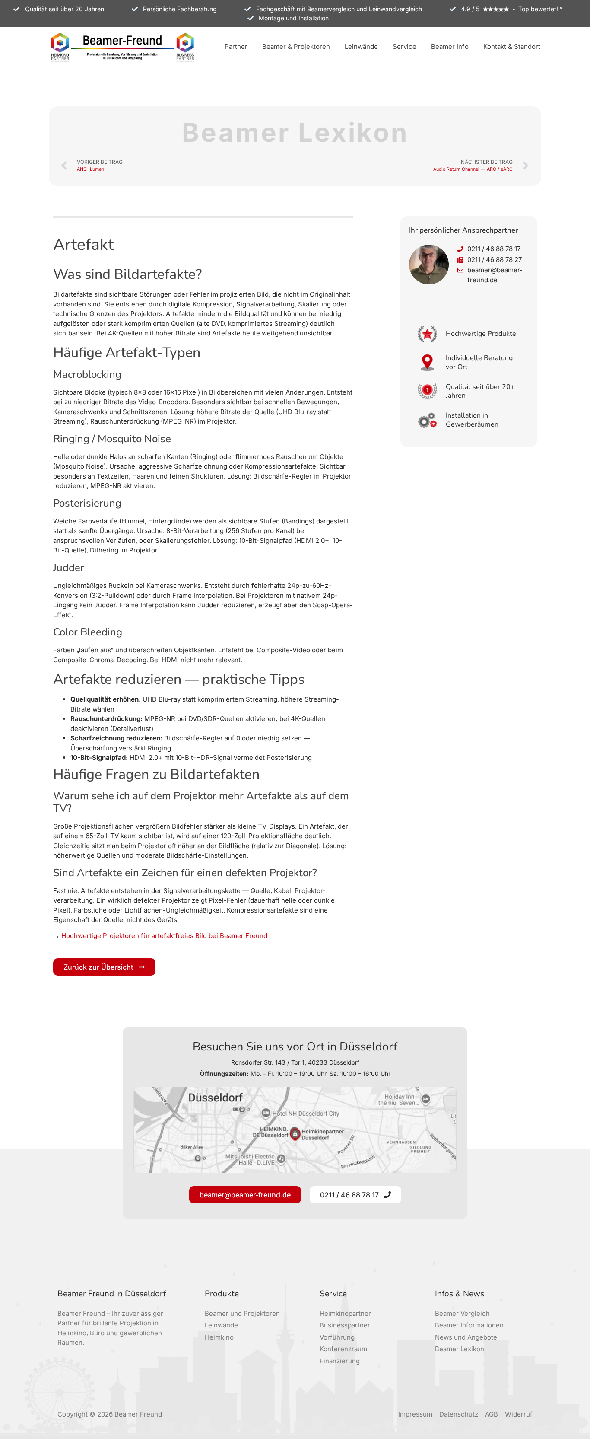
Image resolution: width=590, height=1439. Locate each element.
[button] (236, 47)
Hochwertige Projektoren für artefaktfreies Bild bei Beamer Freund (164, 936)
